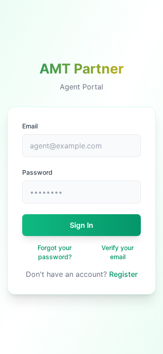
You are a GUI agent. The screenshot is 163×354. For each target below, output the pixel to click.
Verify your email (117, 252)
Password (37, 172)
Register (123, 274)
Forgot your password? (55, 252)
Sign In (81, 225)
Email (30, 126)
